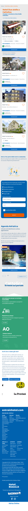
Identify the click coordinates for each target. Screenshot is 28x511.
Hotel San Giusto (7, 37)
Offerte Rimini (13, 443)
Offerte (16, 41)
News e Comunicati (14, 379)
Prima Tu (4, 376)
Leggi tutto (14, 270)
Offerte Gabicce (13, 451)
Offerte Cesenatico (12, 449)
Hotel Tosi (5, 105)
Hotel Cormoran (7, 136)
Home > (3, 6)
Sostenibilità (19, 445)
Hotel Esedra (6, 73)
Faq (17, 446)
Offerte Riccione (13, 445)
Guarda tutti (22, 276)
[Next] (24, 27)
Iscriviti (14, 215)
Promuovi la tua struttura (20, 449)
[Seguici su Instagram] (15, 499)
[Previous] (3, 27)
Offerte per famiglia (8, 41)
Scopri (5, 322)
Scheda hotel (14, 49)
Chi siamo (5, 379)
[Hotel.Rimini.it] (14, 487)
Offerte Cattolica (13, 453)
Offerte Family (13, 456)
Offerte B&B (12, 454)
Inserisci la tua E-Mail (6, 202)
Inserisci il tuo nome (6, 196)
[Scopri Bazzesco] (14, 493)
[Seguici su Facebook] (12, 499)
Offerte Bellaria (13, 446)
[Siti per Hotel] (14, 503)
